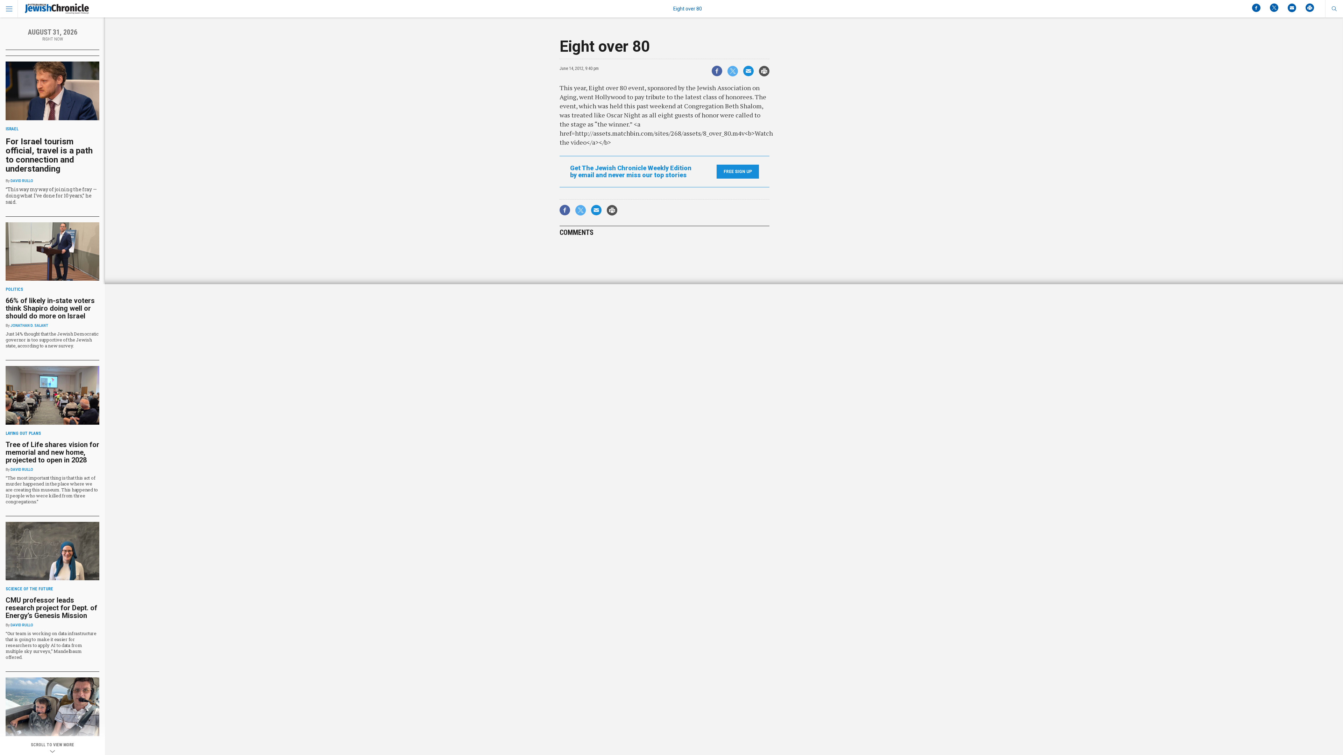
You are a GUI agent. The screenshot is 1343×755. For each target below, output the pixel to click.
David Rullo (21, 181)
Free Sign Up (738, 171)
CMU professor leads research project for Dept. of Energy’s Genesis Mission (51, 608)
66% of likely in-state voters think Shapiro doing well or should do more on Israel (50, 308)
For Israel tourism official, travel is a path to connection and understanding (49, 155)
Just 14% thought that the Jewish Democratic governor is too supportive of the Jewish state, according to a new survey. (52, 340)
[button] (1334, 8)
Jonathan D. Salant (29, 326)
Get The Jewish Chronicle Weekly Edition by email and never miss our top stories (630, 172)
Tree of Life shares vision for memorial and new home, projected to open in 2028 (52, 452)
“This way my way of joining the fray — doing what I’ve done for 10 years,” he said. (51, 195)
